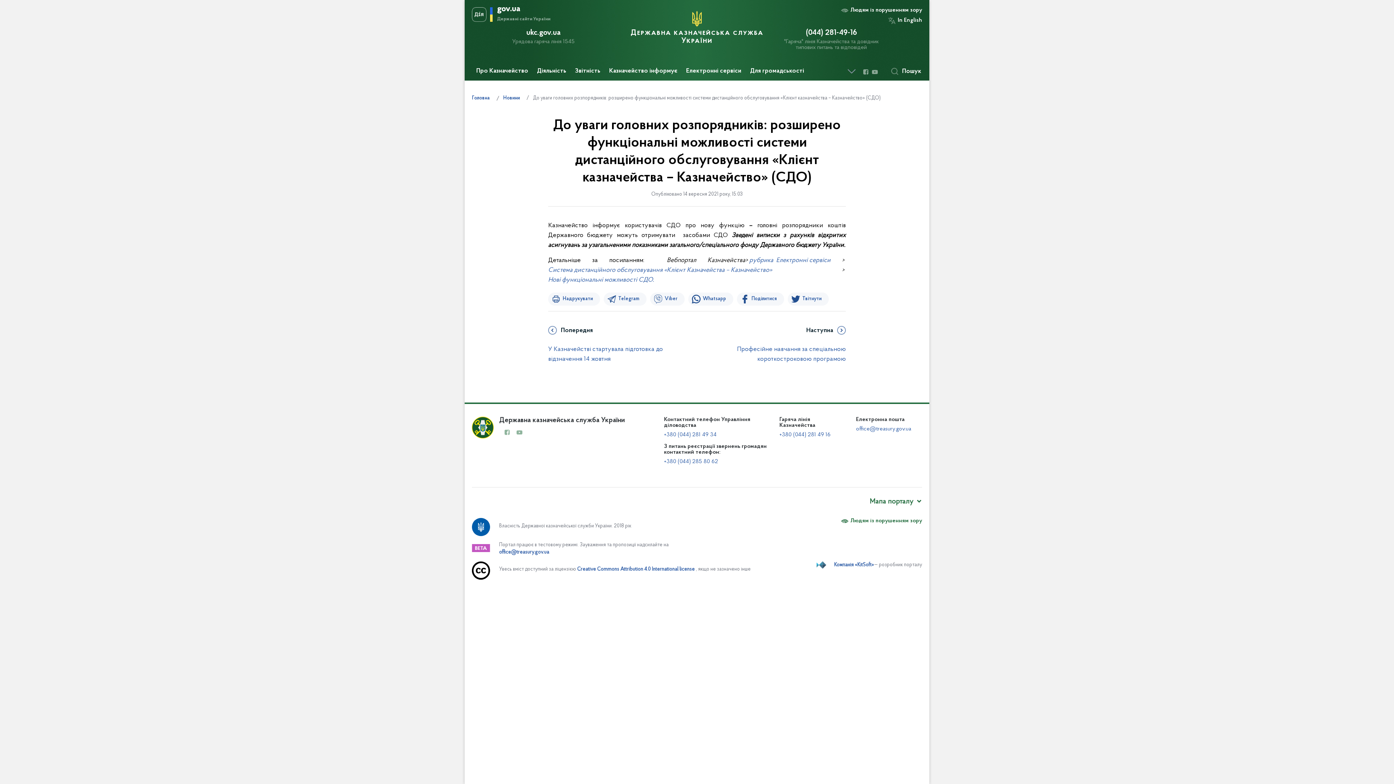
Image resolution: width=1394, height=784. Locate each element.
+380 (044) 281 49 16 (805, 435)
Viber (671, 299)
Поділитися (764, 299)
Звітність (587, 71)
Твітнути (812, 299)
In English (910, 20)
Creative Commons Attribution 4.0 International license (636, 569)
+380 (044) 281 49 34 (690, 435)
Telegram (628, 299)
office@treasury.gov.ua (883, 429)
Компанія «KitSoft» (854, 565)
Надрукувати (578, 299)
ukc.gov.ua (543, 33)
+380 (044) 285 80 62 (691, 462)
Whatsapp (714, 299)
